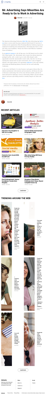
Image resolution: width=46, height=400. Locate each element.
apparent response (10, 53)
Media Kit (20, 388)
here (3, 78)
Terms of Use (10, 392)
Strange (4, 127)
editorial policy (16, 85)
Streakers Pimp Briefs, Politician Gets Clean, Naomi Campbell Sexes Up (33, 181)
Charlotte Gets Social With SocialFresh (10, 156)
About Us (20, 383)
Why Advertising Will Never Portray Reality (33, 156)
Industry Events (28, 127)
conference (29, 62)
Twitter (33, 383)
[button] (43, 1)
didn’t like (25, 41)
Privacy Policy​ (16, 392)
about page (25, 85)
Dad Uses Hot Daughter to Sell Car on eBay (10, 131)
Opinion (26, 151)
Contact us (20, 385)
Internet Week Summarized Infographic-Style (33, 131)
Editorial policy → (23, 94)
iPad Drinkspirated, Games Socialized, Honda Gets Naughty (10, 181)
